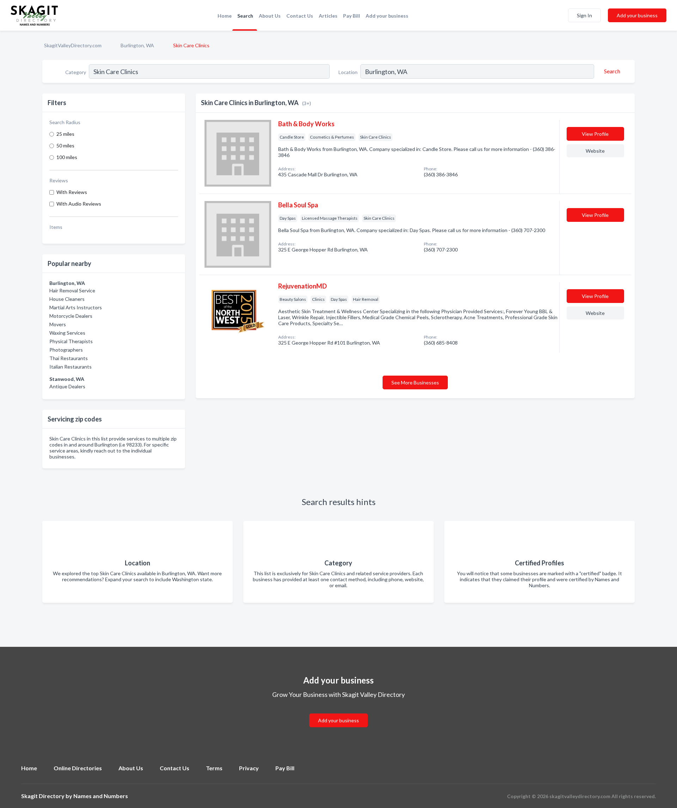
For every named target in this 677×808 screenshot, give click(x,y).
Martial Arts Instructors (75, 307)
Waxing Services (67, 333)
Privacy (249, 768)
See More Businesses (415, 382)
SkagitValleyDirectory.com (73, 45)
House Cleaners (67, 299)
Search (245, 16)
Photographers (66, 350)
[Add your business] (338, 712)
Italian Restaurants (70, 367)
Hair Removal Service (72, 290)
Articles (328, 16)
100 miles (66, 157)
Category (75, 72)
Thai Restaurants (68, 358)
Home (225, 16)
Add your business (387, 16)
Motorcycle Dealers (70, 316)
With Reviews (71, 192)
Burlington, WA (137, 45)
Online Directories (78, 768)
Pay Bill (351, 16)
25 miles (65, 134)
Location (348, 72)
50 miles (65, 145)
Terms (214, 768)
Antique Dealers (67, 386)
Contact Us (299, 16)
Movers (57, 324)
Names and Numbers (100, 795)
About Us (270, 16)
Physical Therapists (71, 341)
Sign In (584, 15)
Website (595, 151)
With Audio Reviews (78, 204)
